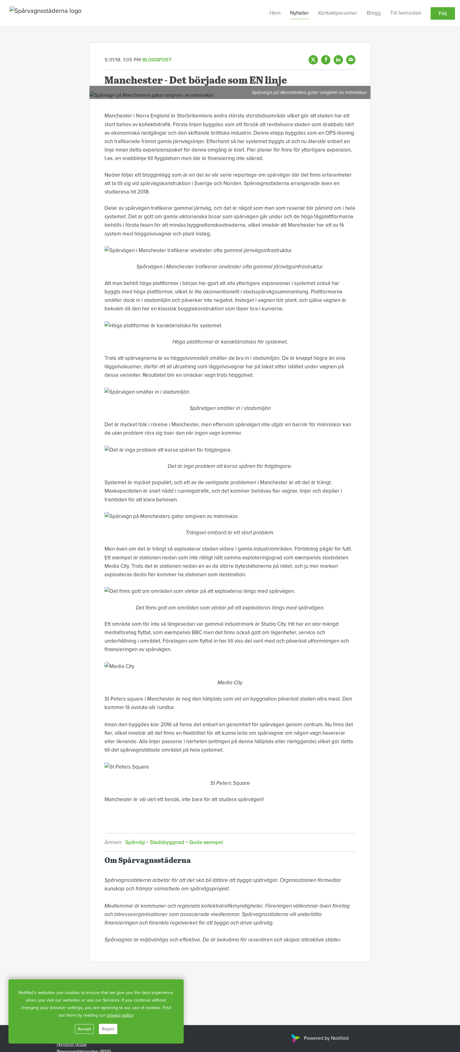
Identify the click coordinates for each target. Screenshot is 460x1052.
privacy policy (120, 1015)
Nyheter (299, 13)
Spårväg (135, 842)
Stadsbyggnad (167, 842)
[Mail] (350, 60)
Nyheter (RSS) (72, 1044)
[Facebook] (325, 60)
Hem (275, 13)
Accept (84, 1029)
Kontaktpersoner (337, 13)
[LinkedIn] (338, 60)
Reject (108, 1029)
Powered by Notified (326, 1038)
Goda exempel (205, 842)
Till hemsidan (405, 13)
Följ (443, 13)
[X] (313, 60)
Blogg (374, 13)
